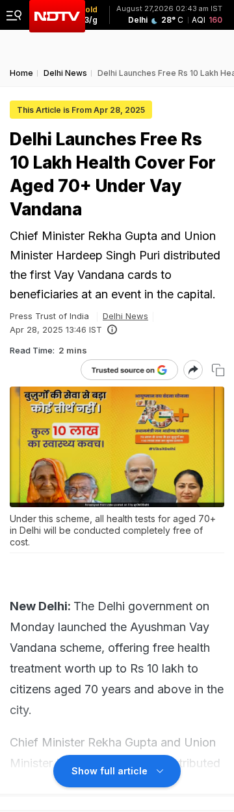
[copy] (218, 370)
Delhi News (125, 316)
